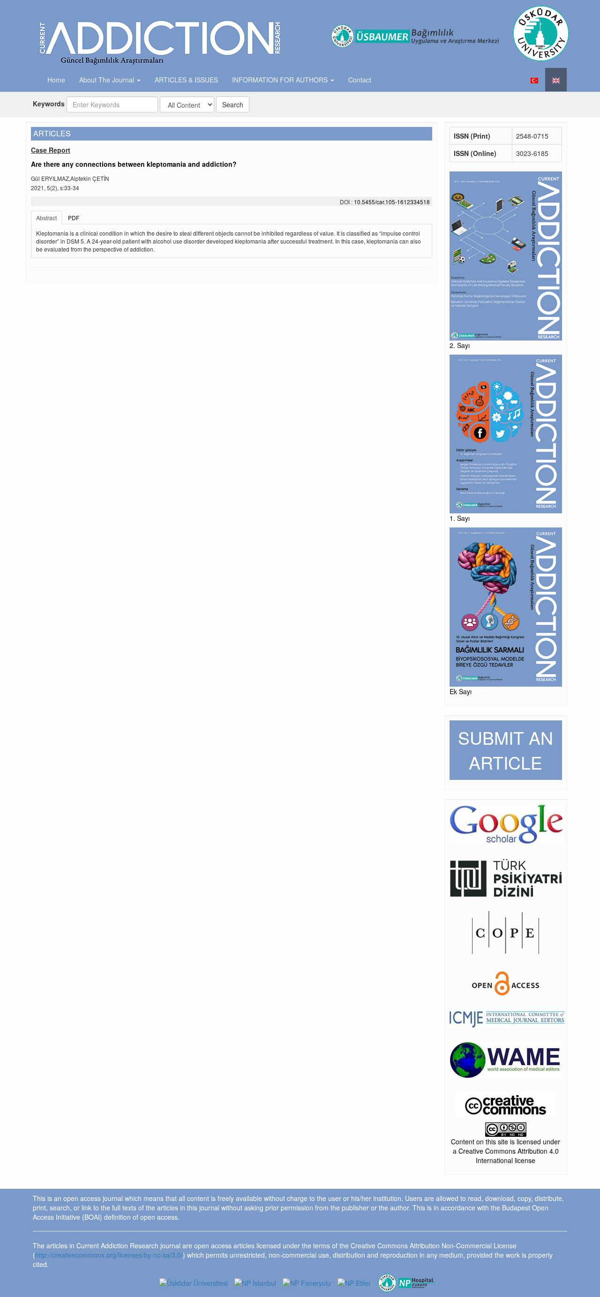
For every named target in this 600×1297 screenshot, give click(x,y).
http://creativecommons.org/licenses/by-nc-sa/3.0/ (109, 1255)
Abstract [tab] (46, 218)
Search (232, 104)
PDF (73, 218)
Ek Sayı (461, 691)
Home (56, 79)
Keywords (49, 103)
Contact (359, 79)
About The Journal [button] (107, 79)
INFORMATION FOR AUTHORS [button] (281, 79)
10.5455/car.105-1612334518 (392, 202)
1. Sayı (460, 518)
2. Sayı (460, 345)
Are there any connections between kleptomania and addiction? (134, 164)
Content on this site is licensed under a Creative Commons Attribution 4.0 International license (505, 1151)
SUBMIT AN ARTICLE (505, 750)
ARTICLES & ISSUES (186, 79)
